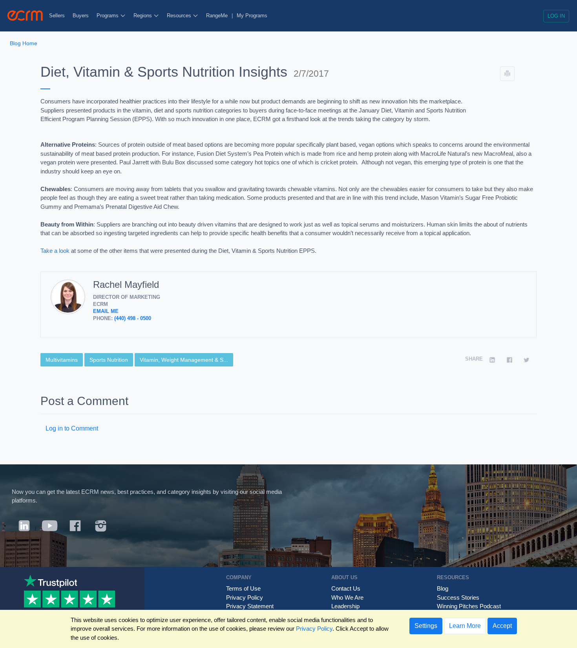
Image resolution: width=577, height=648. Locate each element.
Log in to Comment (72, 428)
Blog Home (23, 43)
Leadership (345, 606)
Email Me (106, 311)
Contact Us (345, 588)
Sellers (57, 15)
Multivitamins (62, 360)
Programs (108, 15)
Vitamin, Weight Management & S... (184, 360)
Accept (502, 625)
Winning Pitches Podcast (469, 606)
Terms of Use (243, 588)
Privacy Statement (250, 606)
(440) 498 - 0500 (132, 318)
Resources (180, 15)
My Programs (252, 15)
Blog (442, 588)
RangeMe (217, 15)
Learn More (465, 625)
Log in (556, 16)
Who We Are (347, 597)
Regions (143, 15)
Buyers (81, 15)
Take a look (54, 250)
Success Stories (458, 597)
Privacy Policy (244, 597)
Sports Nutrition (108, 360)
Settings (425, 625)
